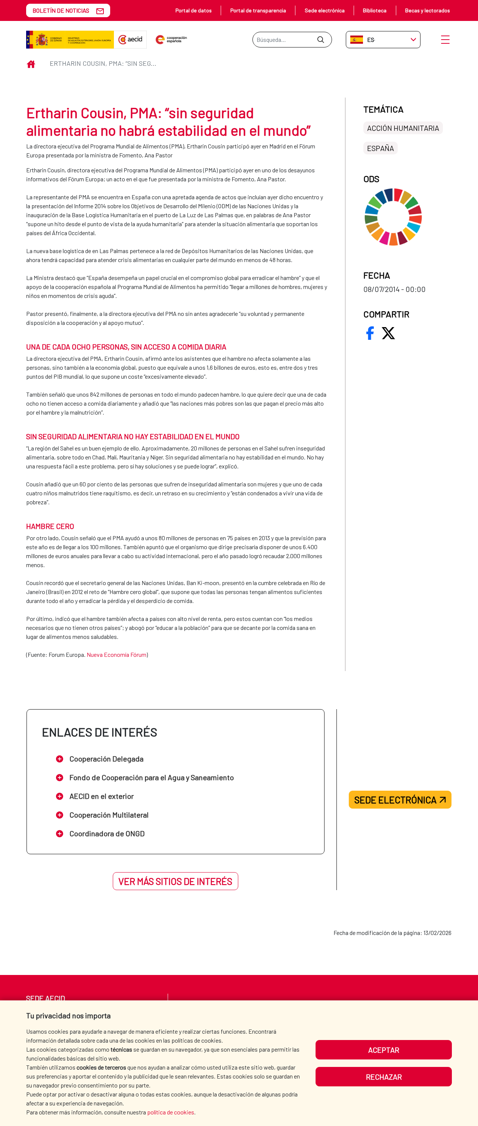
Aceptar (383, 1049)
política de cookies (170, 1112)
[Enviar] (320, 39)
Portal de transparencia (258, 10)
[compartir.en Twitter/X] (388, 333)
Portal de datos (194, 10)
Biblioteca (375, 10)
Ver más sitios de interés (175, 881)
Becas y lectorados (427, 10)
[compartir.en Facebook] (370, 333)
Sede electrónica (325, 10)
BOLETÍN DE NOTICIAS (60, 10)
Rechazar (384, 1076)
